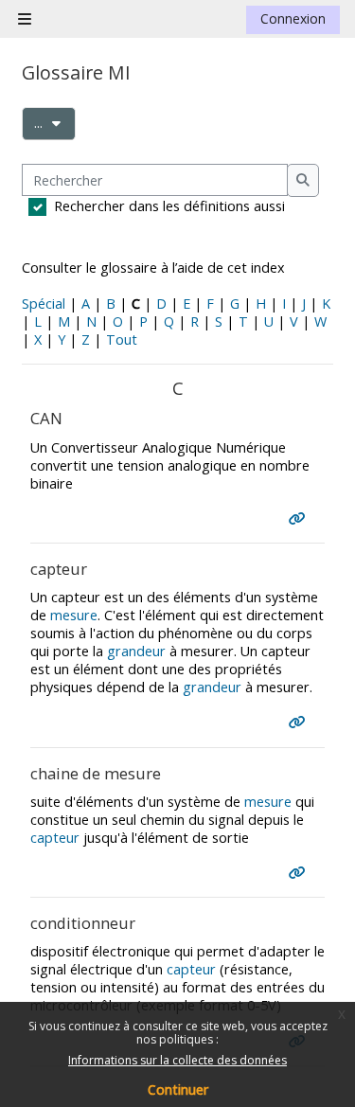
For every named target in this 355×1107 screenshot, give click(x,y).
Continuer (178, 1089)
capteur (55, 838)
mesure (74, 615)
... (55, 122)
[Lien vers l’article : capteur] (301, 722)
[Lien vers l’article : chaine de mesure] (301, 873)
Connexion (293, 18)
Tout (121, 339)
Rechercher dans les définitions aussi (169, 206)
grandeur (136, 651)
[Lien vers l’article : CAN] (301, 518)
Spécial (43, 303)
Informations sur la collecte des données (177, 1060)
